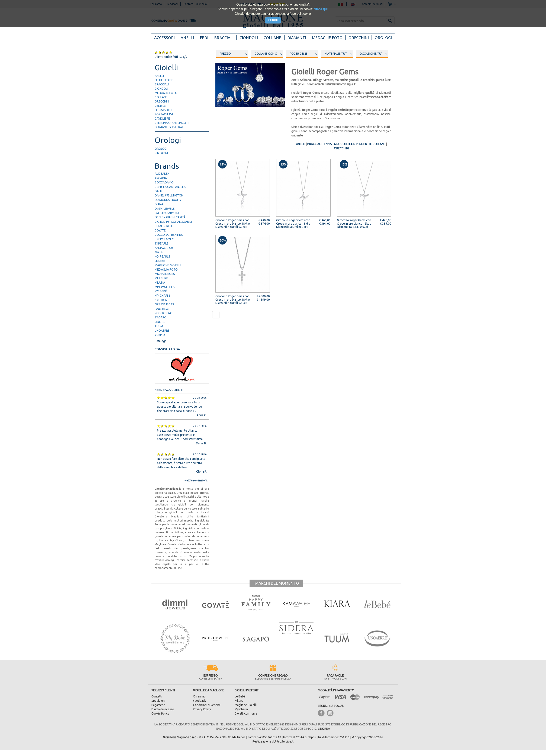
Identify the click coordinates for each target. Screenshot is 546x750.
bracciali (162, 84)
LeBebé (160, 260)
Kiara (159, 252)
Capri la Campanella (170, 187)
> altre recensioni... (196, 480)
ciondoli (161, 88)
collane (161, 97)
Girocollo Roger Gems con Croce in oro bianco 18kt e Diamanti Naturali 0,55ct (232, 299)
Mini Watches (165, 287)
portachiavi (164, 114)
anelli (159, 76)
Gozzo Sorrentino (169, 234)
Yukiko (160, 335)
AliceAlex (162, 173)
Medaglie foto (327, 37)
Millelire (161, 278)
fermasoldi (163, 110)
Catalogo (161, 341)
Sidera (159, 322)
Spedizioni (158, 700)
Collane (272, 37)
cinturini (161, 153)
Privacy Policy (202, 709)
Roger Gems (164, 313)
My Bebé (161, 291)
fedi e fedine (164, 80)
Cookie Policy (160, 713)
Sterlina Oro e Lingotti (172, 123)
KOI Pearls (162, 256)
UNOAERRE (162, 330)
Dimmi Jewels (165, 208)
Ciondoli (249, 37)
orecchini (162, 101)
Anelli (187, 37)
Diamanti (296, 37)
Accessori (166, 37)
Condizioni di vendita (207, 705)
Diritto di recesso (162, 709)
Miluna (160, 282)
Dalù (158, 191)
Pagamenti (158, 705)
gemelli (160, 105)
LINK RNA (324, 728)
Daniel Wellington (169, 195)
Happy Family (164, 239)
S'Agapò (161, 317)
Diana (159, 204)
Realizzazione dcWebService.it (273, 741)
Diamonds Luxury (168, 200)
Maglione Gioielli (168, 265)
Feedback (199, 700)
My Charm (162, 295)
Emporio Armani (167, 213)
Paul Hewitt (164, 309)
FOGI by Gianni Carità (170, 217)
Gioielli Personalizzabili (173, 221)
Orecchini (359, 37)
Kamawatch (164, 247)
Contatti (156, 696)
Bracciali (224, 37)
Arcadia (161, 178)
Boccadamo (164, 182)
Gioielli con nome (246, 713)
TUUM (159, 326)
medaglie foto (166, 93)
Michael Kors (165, 273)
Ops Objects (164, 304)
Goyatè (160, 230)
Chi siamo (199, 696)
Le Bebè (240, 696)
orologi (161, 148)
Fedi (204, 37)
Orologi (383, 37)
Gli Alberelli (164, 226)
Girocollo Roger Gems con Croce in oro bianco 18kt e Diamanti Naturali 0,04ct (293, 223)
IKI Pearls (161, 243)
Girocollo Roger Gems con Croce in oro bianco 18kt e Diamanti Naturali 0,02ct (232, 223)
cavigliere (162, 118)
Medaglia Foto (166, 269)
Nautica (161, 300)
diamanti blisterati (169, 127)
